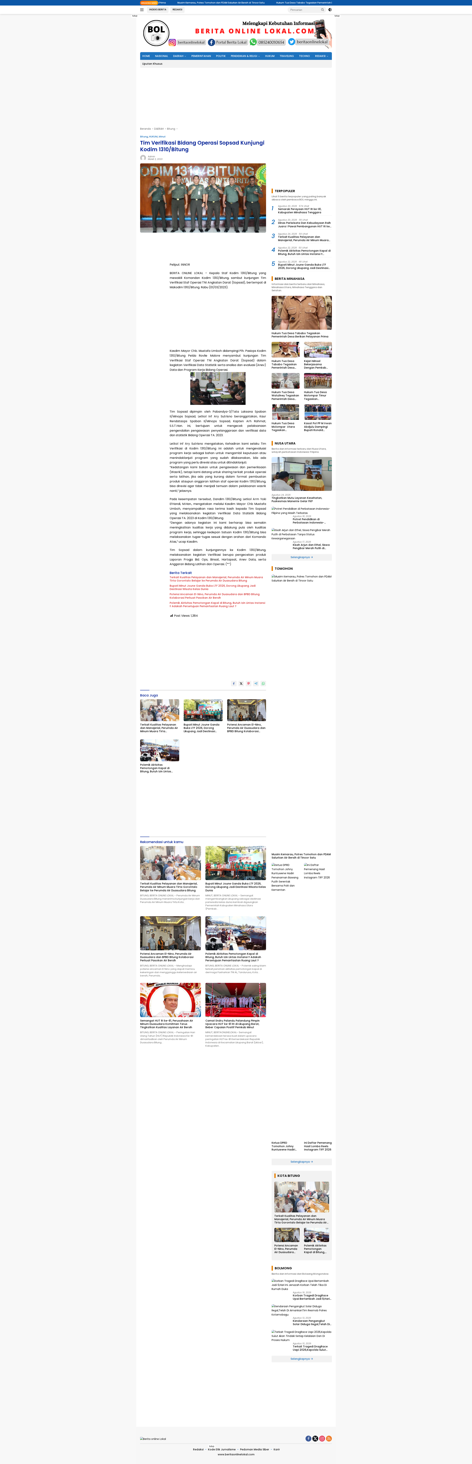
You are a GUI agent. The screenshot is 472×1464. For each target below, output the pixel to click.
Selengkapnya (300, 557)
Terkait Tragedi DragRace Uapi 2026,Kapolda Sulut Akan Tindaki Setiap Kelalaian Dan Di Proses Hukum (310, 1348)
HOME (146, 56)
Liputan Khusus (152, 64)
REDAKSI (177, 9)
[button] (322, 10)
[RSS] (329, 1439)
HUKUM (270, 56)
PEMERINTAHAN (201, 56)
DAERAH (178, 56)
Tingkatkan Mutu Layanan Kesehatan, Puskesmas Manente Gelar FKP (297, 499)
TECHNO (304, 56)
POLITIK (221, 56)
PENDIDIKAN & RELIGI (244, 56)
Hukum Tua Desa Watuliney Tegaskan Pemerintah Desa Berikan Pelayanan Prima (285, 395)
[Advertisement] (123, 69)
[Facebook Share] (234, 683)
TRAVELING (287, 56)
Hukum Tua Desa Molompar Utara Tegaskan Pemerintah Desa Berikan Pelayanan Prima (284, 427)
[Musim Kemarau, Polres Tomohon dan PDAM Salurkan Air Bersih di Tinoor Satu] (302, 713)
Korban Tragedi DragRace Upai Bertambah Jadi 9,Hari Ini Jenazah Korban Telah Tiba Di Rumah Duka (311, 1297)
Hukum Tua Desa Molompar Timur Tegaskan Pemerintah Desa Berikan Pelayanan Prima (316, 395)
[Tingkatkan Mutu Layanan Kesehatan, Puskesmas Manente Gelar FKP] (302, 474)
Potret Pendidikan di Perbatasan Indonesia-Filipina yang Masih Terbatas (312, 521)
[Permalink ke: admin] (143, 157)
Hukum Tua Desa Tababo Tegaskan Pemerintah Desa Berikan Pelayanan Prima (232, 2)
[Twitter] (315, 1439)
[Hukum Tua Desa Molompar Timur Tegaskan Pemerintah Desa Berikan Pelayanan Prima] (318, 381)
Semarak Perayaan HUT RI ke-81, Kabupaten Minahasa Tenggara (299, 210)
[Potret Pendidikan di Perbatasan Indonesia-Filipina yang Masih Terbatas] (302, 511)
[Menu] (142, 10)
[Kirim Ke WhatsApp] (263, 683)
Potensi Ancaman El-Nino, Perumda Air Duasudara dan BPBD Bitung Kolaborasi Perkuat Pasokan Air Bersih (215, 596)
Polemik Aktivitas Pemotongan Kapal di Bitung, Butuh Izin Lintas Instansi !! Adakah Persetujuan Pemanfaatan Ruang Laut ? (217, 604)
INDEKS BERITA (157, 9)
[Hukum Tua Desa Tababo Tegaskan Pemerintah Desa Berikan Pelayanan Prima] (302, 313)
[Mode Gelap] (330, 10)
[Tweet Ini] (241, 683)
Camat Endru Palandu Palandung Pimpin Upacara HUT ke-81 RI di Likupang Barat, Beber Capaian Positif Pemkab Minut (232, 1024)
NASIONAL (161, 56)
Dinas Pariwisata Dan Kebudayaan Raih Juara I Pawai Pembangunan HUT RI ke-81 (304, 224)
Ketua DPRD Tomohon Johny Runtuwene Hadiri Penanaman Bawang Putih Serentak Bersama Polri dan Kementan (285, 1146)
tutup (134, 16)
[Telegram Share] (256, 683)
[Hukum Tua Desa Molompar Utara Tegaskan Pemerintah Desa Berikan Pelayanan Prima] (285, 412)
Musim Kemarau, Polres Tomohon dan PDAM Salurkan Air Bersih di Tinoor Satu (301, 856)
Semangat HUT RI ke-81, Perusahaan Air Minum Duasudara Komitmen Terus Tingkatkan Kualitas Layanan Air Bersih (166, 1024)
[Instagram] (322, 1439)
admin (151, 156)
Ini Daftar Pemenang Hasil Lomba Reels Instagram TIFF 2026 (318, 1146)
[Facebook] (308, 1439)
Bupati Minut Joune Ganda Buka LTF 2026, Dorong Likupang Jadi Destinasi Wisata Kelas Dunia (213, 587)
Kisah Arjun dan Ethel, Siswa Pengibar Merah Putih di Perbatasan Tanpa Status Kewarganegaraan (311, 546)
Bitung (144, 136)
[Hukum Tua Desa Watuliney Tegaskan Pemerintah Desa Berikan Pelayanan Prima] (285, 381)
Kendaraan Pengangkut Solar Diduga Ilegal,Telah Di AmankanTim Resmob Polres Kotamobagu (312, 1322)
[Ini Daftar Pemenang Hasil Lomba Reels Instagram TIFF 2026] (318, 1001)
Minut (162, 136)
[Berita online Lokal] (236, 33)
